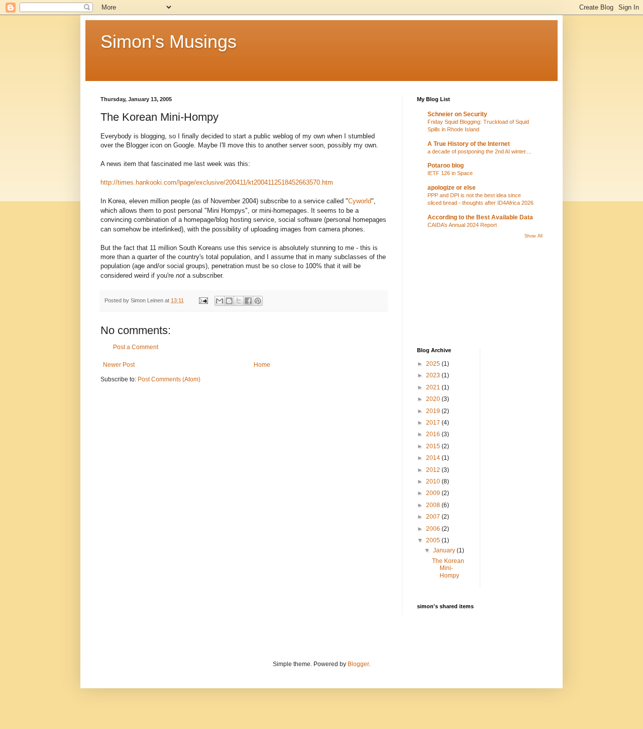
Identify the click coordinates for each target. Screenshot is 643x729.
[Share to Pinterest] (258, 301)
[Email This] (220, 301)
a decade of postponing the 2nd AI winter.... (479, 151)
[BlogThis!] (229, 301)
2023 (434, 375)
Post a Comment (135, 347)
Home (262, 364)
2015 (434, 446)
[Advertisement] (462, 292)
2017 (434, 422)
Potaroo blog (445, 165)
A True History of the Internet (468, 143)
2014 (434, 457)
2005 (434, 540)
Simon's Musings (168, 41)
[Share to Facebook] (248, 301)
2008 (434, 505)
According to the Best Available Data (480, 217)
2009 (434, 493)
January (445, 550)
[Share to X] (239, 301)
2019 (434, 411)
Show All (533, 235)
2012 (434, 469)
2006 (434, 528)
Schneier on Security (457, 114)
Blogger (358, 664)
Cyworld (359, 201)
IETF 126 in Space (450, 173)
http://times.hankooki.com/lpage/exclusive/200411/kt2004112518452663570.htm (216, 182)
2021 (434, 387)
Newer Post (119, 364)
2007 (434, 516)
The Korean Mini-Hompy (448, 568)
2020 (434, 398)
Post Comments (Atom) (169, 379)
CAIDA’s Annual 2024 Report (462, 225)
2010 (434, 481)
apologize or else (451, 187)
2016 (434, 434)
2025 (434, 363)
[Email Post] (202, 300)
